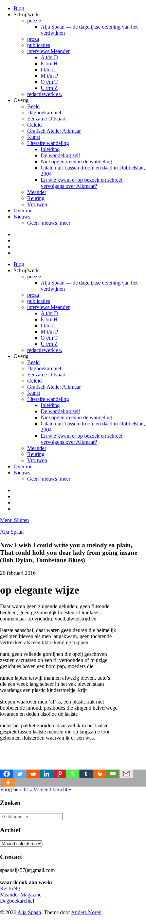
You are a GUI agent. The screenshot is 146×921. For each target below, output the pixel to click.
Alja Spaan (12, 532)
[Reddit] (33, 774)
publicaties (38, 45)
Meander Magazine (20, 895)
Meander (36, 192)
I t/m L (48, 69)
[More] (8, 782)
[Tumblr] (86, 774)
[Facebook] (6, 774)
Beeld (33, 106)
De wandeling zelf (60, 155)
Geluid (34, 125)
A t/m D (49, 57)
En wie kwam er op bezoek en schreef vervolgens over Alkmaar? (82, 183)
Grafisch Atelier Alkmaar (54, 131)
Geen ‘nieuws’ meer (48, 223)
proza (33, 39)
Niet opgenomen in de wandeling (76, 161)
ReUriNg (10, 888)
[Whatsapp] (72, 774)
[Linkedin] (46, 774)
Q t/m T (49, 82)
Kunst (33, 137)
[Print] (99, 774)
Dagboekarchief (44, 112)
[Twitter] (19, 774)
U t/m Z (49, 88)
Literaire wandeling (48, 143)
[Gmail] (126, 774)
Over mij (23, 210)
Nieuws (22, 217)
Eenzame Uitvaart (46, 119)
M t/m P (49, 76)
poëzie (34, 20)
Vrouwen (37, 204)
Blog (19, 8)
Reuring (35, 198)
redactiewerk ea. (44, 94)
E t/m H (49, 63)
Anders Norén (86, 912)
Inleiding (50, 149)
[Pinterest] (59, 774)
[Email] (113, 774)
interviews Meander (48, 51)
